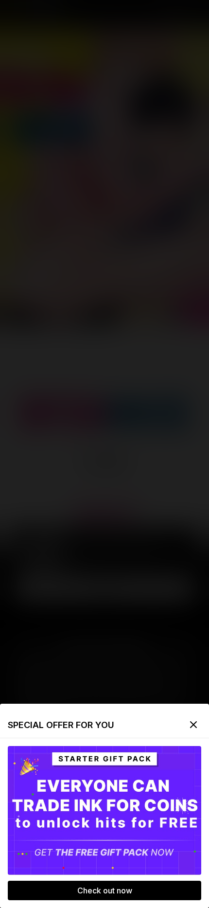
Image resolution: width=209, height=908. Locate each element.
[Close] (193, 724)
